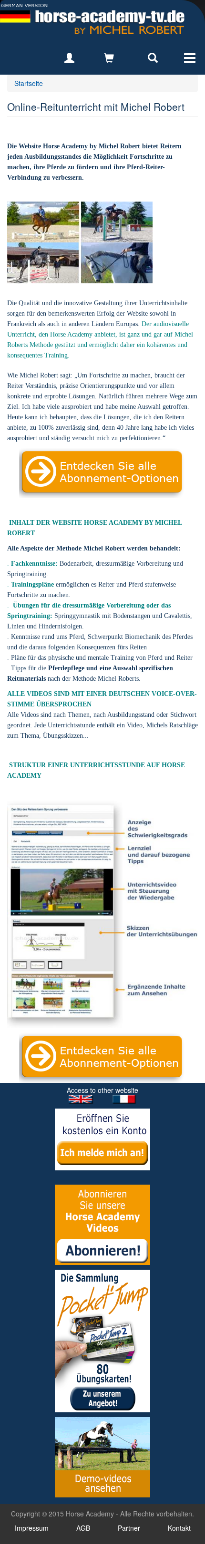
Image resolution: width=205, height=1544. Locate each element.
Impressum (32, 1528)
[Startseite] (92, 19)
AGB (83, 1528)
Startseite (28, 83)
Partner (129, 1528)
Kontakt (179, 1528)
